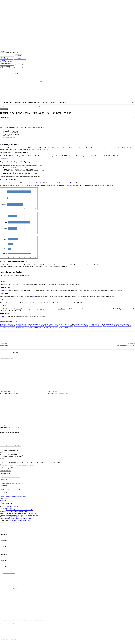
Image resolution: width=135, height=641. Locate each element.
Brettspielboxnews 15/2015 (95, 326)
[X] (132, 70)
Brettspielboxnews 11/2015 (37, 326)
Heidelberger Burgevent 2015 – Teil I (126, 345)
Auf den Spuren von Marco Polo (67, 182)
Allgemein (5, 107)
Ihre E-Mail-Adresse (19, 64)
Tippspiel (38, 182)
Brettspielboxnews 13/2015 (66, 326)
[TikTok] (9, 631)
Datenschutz (3, 60)
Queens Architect (4, 345)
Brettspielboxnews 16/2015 (110, 326)
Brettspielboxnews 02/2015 (21, 324)
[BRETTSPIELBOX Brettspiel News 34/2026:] (23, 411)
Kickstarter (5, 290)
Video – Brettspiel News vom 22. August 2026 (57, 393)
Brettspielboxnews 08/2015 (109, 324)
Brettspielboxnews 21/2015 (50, 327)
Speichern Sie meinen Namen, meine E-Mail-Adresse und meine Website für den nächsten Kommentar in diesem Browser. (32, 462)
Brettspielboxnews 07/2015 (94, 324)
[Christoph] (6, 352)
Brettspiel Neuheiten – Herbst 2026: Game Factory (12, 483)
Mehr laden (3, 500)
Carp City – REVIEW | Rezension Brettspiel (17, 517)
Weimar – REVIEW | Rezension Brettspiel (10, 477)
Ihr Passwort (17, 55)
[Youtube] (134, 70)
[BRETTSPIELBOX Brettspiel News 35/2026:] (23, 377)
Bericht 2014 (45, 149)
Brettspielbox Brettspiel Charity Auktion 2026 (19, 510)
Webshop (6, 158)
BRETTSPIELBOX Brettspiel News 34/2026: (9, 427)
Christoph (3, 117)
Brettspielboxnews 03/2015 (36, 324)
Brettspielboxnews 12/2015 (51, 326)
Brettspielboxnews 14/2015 (81, 326)
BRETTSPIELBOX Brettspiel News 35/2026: (9, 393)
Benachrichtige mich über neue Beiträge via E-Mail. (15, 468)
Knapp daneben (13, 506)
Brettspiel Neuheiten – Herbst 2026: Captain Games (21, 513)
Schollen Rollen (9, 508)
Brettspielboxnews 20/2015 (36, 327)
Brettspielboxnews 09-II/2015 (7, 326)
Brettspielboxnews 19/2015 (21, 327)
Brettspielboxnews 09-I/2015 (124, 324)
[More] (35, 121)
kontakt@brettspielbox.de (11, 623)
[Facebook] (128, 70)
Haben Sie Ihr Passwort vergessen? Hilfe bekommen (13, 59)
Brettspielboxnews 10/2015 (22, 326)
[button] (133, 102)
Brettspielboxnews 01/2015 (7, 324)
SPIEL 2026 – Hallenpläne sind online (16, 512)
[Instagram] (130, 70)
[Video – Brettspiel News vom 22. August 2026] (70, 377)
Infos (102, 264)
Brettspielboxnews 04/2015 (50, 324)
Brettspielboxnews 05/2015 (65, 324)
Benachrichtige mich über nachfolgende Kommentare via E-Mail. (18, 465)
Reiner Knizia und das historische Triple (19, 518)
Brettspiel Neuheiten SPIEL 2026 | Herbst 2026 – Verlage (21, 515)
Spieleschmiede (39, 302)
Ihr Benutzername (18, 54)
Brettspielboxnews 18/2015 (7, 327)
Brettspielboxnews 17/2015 (124, 326)
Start (1, 107)
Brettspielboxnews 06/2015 (80, 324)
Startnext (33, 296)
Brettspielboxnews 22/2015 (65, 327)
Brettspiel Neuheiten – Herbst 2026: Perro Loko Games (13, 496)
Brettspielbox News (12, 107)
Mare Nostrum (61, 309)
